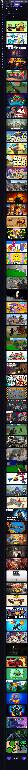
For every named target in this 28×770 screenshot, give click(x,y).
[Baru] (2, 12)
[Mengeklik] (2, 44)
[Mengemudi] (2, 46)
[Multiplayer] (2, 22)
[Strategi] (2, 61)
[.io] (2, 33)
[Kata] (2, 38)
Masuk (17, 4)
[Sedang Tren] (2, 14)
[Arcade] (2, 31)
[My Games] (6, 4)
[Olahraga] (2, 49)
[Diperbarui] (2, 17)
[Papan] (2, 51)
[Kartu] (2, 36)
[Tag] (2, 68)
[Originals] (2, 19)
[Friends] (2, 4)
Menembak (15, 6)
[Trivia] (2, 64)
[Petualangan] (2, 54)
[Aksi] (2, 28)
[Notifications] (11, 4)
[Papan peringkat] (2, 24)
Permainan (9, 6)
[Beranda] (2, 7)
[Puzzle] (2, 56)
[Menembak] (2, 41)
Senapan (21, 6)
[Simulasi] (2, 59)
